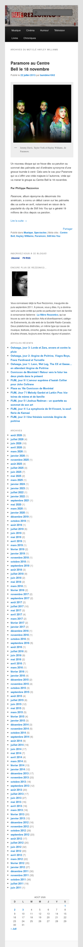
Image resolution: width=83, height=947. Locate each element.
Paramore (40, 236)
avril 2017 (16, 614)
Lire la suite (19, 220)
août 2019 (16, 525)
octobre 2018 (18, 561)
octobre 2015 (18, 688)
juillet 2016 (17, 651)
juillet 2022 (17, 492)
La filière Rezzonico (47, 314)
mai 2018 (16, 582)
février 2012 (17, 863)
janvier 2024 (18, 484)
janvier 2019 (18, 553)
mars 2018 (17, 586)
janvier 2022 (18, 496)
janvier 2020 (18, 512)
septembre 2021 (20, 500)
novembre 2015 (20, 684)
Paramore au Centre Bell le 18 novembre (30, 66)
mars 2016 (17, 667)
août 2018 (16, 569)
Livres (15, 38)
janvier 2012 (18, 867)
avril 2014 (16, 757)
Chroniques (30, 38)
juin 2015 (16, 704)
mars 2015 (17, 712)
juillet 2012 (17, 842)
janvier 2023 (18, 488)
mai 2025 (16, 476)
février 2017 (17, 622)
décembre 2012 (20, 822)
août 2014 (16, 741)
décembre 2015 (20, 679)
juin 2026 (16, 443)
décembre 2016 (20, 631)
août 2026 (16, 435)
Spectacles (40, 232)
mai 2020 (16, 504)
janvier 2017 (18, 627)
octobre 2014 (18, 732)
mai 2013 (16, 802)
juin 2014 (16, 749)
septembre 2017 (20, 598)
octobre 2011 (18, 879)
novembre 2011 (20, 875)
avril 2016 (16, 663)
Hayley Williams (25, 236)
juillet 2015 (17, 700)
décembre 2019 (20, 516)
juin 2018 (16, 578)
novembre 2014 (20, 728)
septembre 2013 (20, 785)
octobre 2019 (18, 521)
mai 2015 (16, 708)
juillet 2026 (17, 439)
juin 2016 (16, 655)
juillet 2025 (17, 468)
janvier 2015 (18, 720)
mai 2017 (16, 610)
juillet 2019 (17, 529)
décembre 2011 (20, 871)
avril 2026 (16, 447)
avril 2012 (16, 855)
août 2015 (16, 696)
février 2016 (17, 671)
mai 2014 (16, 753)
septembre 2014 (20, 736)
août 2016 (16, 647)
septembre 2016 (20, 643)
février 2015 (17, 716)
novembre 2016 (20, 635)
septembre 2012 (20, 834)
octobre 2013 (18, 781)
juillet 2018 (17, 573)
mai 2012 (16, 851)
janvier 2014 (18, 769)
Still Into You (53, 236)
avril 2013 (16, 806)
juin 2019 (16, 533)
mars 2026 (17, 451)
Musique (16, 30)
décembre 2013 (20, 773)
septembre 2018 (20, 565)
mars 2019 (17, 545)
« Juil (13, 928)
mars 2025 (17, 480)
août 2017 (16, 602)
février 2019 (17, 549)
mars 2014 (17, 761)
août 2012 (16, 838)
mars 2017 (17, 618)
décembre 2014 (20, 724)
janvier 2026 (18, 455)
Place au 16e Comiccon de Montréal (32, 388)
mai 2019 (16, 537)
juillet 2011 (17, 883)
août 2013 (16, 790)
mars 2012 (17, 859)
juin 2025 (16, 472)
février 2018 (17, 590)
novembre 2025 (20, 459)
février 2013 (17, 814)
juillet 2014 (17, 745)
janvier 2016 (18, 675)
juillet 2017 (17, 606)
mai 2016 (16, 659)
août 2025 (16, 463)
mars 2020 (17, 508)
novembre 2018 (20, 557)
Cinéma (30, 30)
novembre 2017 (20, 594)
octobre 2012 (18, 830)
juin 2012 (16, 847)
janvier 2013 (18, 818)
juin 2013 (16, 798)
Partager (67, 229)
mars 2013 (17, 810)
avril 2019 (16, 541)
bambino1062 (47, 75)
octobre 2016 (18, 639)
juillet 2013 (17, 794)
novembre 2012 (20, 826)
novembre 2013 (20, 777)
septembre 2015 (20, 692)
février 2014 (17, 765)
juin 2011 (16, 887)
